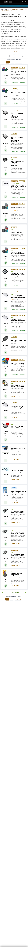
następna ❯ (19, 62)
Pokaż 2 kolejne (15, 592)
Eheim (12, 229)
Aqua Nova (13, 69)
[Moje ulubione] (22, 2)
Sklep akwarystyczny (5, 9)
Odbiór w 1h (22, 82)
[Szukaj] (17, 2)
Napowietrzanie (14, 9)
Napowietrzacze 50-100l (7, 10)
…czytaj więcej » (15, 476)
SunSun (12, 271)
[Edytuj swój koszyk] (25, 1)
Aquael (12, 159)
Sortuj (8, 56)
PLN (10, 1)
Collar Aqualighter (15, 183)
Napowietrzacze (23, 9)
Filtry (21, 56)
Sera (12, 571)
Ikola (12, 469)
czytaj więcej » (14, 51)
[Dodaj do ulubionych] (5, 78)
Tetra (12, 338)
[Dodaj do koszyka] (5, 82)
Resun (12, 509)
